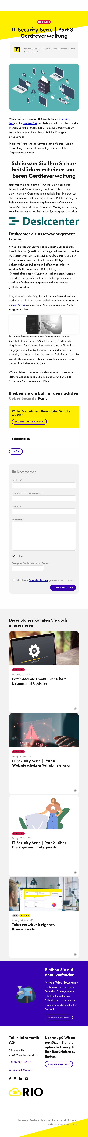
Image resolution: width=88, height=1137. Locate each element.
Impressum (23, 1119)
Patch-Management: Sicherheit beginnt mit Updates (39, 681)
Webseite (16, 506)
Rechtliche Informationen (59, 1124)
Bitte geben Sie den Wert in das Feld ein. (31, 563)
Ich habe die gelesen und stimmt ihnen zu (46, 580)
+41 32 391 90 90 (20, 1062)
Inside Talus (25, 915)
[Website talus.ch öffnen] (26, 1095)
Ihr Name (17, 480)
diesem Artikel (17, 305)
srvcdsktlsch (21, 1070)
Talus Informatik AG (45, 48)
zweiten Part (30, 123)
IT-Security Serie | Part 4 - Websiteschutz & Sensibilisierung (41, 763)
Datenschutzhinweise (38, 580)
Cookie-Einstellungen (40, 1119)
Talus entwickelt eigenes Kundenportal (33, 926)
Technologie (18, 670)
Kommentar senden (63, 587)
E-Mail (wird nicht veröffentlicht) (27, 493)
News (15, 915)
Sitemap (72, 1119)
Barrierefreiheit (59, 1119)
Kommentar (18, 519)
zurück (15, 451)
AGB (75, 1124)
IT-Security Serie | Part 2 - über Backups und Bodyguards (39, 844)
